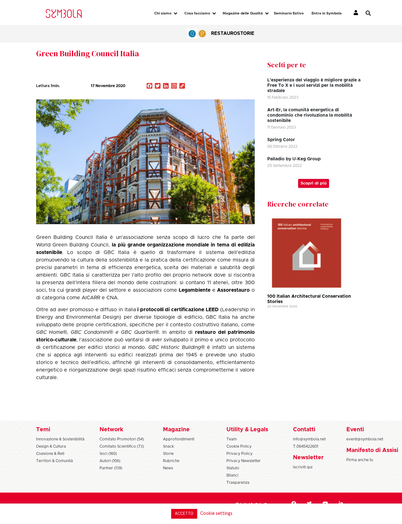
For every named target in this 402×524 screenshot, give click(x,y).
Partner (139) (111, 468)
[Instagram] (174, 86)
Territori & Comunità (54, 461)
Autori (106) (110, 461)
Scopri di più (314, 183)
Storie (245, 33)
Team (231, 439)
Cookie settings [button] (216, 513)
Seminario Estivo (289, 13)
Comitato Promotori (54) (122, 439)
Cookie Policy (239, 446)
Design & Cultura (51, 446)
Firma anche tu (359, 460)
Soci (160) (108, 453)
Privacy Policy (239, 453)
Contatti (304, 430)
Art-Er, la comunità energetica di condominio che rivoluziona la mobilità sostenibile (309, 115)
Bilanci (232, 475)
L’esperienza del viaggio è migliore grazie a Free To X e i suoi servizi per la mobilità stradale (314, 85)
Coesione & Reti (50, 453)
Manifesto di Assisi (372, 450)
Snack (168, 446)
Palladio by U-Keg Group (294, 159)
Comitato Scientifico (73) (122, 446)
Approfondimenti (178, 439)
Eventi (355, 430)
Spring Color (281, 140)
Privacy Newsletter (243, 461)
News (168, 468)
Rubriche (171, 461)
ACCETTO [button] (184, 514)
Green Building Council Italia (87, 53)
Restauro (224, 33)
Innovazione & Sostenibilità (60, 439)
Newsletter (308, 458)
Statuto (232, 468)
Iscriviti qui (302, 467)
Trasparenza (237, 482)
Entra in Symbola (327, 13)
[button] (372, 13)
